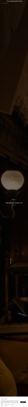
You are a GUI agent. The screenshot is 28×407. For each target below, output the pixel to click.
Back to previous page (5, 3)
